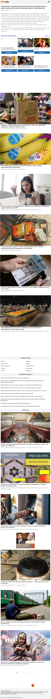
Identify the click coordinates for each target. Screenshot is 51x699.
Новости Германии (5, 366)
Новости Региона (4, 10)
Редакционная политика (18, 697)
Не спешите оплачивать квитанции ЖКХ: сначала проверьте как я (16, 403)
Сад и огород (29, 368)
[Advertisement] (25, 82)
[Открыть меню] (49, 1)
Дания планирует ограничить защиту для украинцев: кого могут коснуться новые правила (21, 396)
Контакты (6, 697)
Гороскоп (28, 363)
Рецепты (3, 368)
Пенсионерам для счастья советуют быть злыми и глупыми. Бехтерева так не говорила (21, 387)
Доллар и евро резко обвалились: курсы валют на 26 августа (15, 377)
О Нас (2, 697)
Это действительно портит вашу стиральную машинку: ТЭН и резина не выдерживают (21, 406)
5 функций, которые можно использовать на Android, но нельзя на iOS (17, 393)
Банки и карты (4, 363)
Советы (3, 370)
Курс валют (28, 370)
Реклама (10, 697)
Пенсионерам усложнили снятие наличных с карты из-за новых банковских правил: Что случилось (24, 390)
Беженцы (28, 361)
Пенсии (2, 361)
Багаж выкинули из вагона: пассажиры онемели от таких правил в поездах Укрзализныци (21, 385)
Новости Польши (30, 366)
